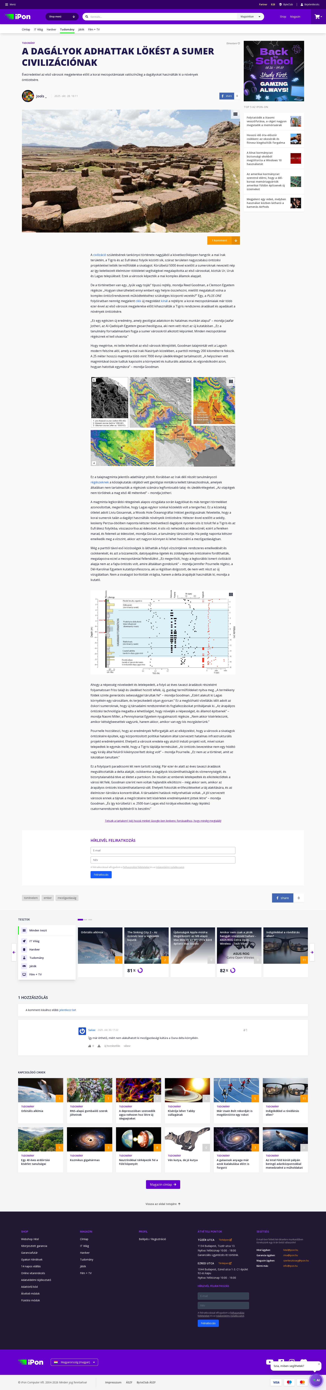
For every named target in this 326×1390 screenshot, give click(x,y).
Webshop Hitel (30, 1239)
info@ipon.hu (290, 1266)
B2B (273, 4)
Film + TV (94, 29)
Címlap (26, 29)
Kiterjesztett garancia (34, 1246)
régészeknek (100, 482)
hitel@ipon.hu (290, 1250)
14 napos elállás (31, 1266)
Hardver (51, 29)
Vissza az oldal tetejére (161, 1204)
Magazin (295, 16)
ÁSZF (129, 1382)
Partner (263, 4)
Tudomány (27, 1106)
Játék (81, 29)
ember (48, 898)
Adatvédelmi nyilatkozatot (170, 867)
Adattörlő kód (29, 1286)
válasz (127, 1045)
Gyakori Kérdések (31, 1259)
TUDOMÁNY (28, 43)
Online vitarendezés (33, 1273)
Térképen (224, 1239)
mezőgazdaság (67, 898)
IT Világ (38, 29)
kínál (164, 301)
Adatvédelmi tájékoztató (36, 1280)
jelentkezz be (67, 1010)
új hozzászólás (112, 1045)
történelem (31, 898)
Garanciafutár (29, 1252)
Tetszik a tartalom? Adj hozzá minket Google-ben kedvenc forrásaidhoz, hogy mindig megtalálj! (163, 821)
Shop (283, 16)
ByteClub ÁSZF (146, 1382)
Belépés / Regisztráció (152, 1239)
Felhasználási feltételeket (136, 867)
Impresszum (113, 1382)
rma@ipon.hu (290, 1255)
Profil (143, 1231)
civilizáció (99, 255)
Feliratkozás (101, 874)
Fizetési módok (30, 1300)
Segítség (263, 1231)
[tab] (80, 919)
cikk (138, 301)
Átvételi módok (30, 1293)
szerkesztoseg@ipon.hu (295, 1260)
